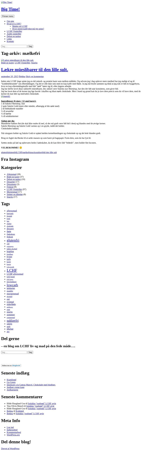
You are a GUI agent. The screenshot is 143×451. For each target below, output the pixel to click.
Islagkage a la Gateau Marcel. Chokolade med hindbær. (31, 385)
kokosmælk (10, 267)
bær (8, 221)
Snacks (34, 63)
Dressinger (11, 184)
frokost (10, 236)
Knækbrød (11, 380)
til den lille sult (50, 152)
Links (9, 39)
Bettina (22, 76)
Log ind (10, 427)
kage (9, 262)
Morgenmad (12, 192)
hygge (9, 256)
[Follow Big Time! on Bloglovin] (11, 366)
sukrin (9, 323)
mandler (10, 291)
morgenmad (13, 293)
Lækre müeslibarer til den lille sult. (34, 69)
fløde (9, 231)
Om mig (10, 21)
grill (8, 244)
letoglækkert (11, 282)
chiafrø (9, 224)
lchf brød (11, 277)
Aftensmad (11, 174)
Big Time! (10, 9)
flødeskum (11, 234)
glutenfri (5, 152)
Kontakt (10, 41)
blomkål (9, 216)
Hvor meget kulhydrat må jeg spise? (28, 29)
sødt (8, 326)
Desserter (11, 182)
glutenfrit (12, 152)
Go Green (11, 382)
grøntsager (10, 246)
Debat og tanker (14, 36)
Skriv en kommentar (35, 76)
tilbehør (10, 329)
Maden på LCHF (20, 26)
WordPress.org (13, 435)
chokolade (10, 226)
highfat (10, 251)
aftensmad (12, 210)
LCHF (19, 152)
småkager (10, 307)
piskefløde (11, 304)
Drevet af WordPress (10, 448)
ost (8, 299)
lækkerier (11, 288)
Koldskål (20, 411)
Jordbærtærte (12, 390)
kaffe (9, 259)
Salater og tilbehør (15, 194)
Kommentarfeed (14, 432)
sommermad (11, 318)
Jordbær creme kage (15, 387)
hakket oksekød (12, 249)
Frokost (10, 187)
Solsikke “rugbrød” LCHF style (42, 403)
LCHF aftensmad (15, 274)
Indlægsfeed (12, 430)
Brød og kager (7, 63)
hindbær (10, 254)
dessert (10, 228)
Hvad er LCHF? (14, 24)
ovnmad (10, 302)
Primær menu (7, 16)
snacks (33, 152)
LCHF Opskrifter (14, 31)
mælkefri (26, 152)
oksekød (9, 297)
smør (8, 310)
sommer (11, 314)
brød (8, 219)
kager (9, 264)
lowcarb (12, 285)
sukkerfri (40, 152)
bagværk (10, 213)
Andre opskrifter (14, 34)
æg (8, 331)
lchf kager (10, 279)
